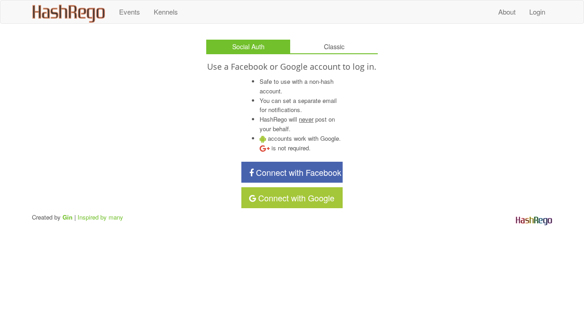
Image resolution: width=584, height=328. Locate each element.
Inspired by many (100, 217)
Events (129, 11)
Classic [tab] (334, 46)
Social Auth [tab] (248, 46)
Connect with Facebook (297, 172)
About (507, 11)
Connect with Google (295, 198)
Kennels (166, 11)
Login (537, 11)
